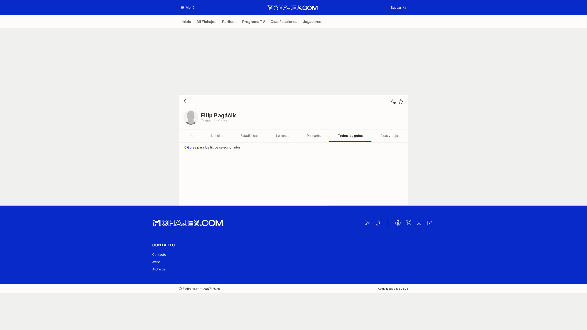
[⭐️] (401, 101)
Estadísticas (249, 136)
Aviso (156, 262)
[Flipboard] (429, 222)
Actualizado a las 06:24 (393, 288)
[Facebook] (397, 222)
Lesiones (282, 136)
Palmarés (314, 136)
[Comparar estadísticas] (393, 101)
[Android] (367, 222)
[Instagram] (418, 222)
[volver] (186, 101)
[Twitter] (408, 222)
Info (190, 136)
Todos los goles (350, 136)
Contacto (159, 254)
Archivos (158, 269)
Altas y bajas (389, 136)
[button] (188, 7)
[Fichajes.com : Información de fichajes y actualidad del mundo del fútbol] (292, 7)
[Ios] (377, 222)
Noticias (217, 136)
